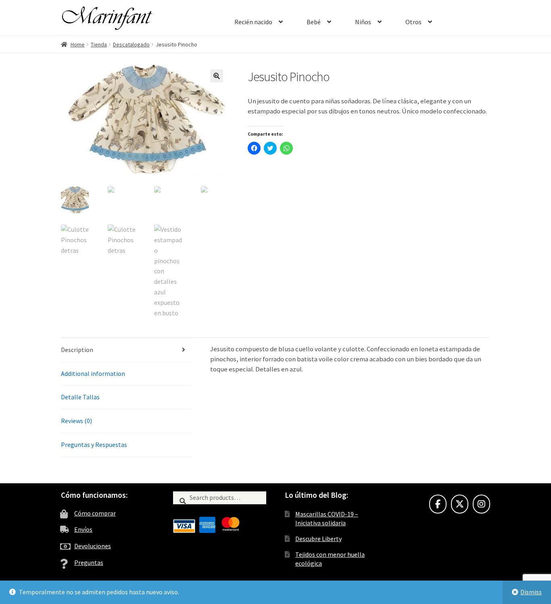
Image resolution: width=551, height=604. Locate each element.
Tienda (99, 44)
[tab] (126, 350)
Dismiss (531, 592)
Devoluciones (92, 546)
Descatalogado (131, 44)
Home (78, 44)
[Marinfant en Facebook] (438, 504)
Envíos (83, 529)
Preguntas (88, 562)
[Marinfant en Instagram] (481, 504)
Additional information (93, 373)
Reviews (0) (76, 421)
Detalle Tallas (80, 397)
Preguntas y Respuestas (94, 444)
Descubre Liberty (318, 539)
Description (77, 350)
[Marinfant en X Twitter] (459, 504)
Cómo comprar (95, 513)
